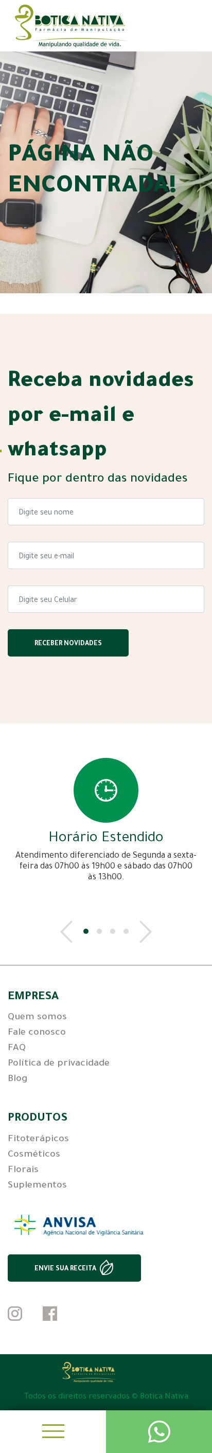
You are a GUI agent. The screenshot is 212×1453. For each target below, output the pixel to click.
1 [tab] (86, 931)
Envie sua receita (65, 1269)
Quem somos (37, 1018)
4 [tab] (126, 931)
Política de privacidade (59, 1064)
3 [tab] (112, 931)
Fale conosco (37, 1033)
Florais (23, 1170)
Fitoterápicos (38, 1140)
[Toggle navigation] (53, 1431)
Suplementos (37, 1186)
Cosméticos (34, 1155)
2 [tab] (99, 931)
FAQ (17, 1048)
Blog (17, 1079)
